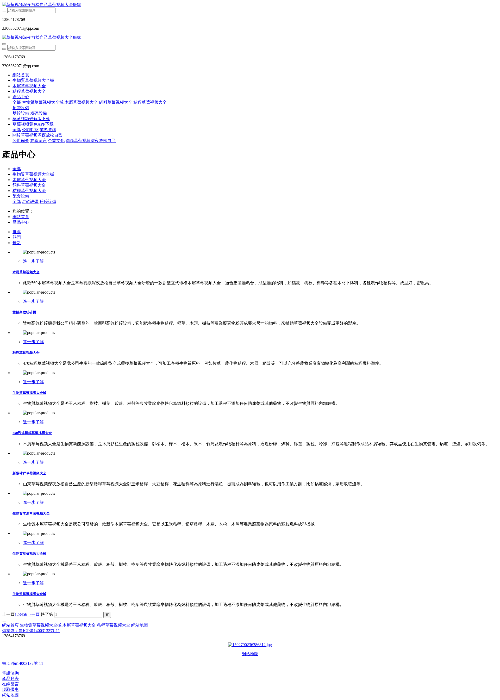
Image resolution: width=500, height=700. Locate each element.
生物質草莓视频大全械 (33, 174)
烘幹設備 (30, 201)
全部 (16, 102)
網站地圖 (250, 654)
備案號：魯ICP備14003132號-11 (31, 630)
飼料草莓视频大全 (29, 185)
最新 (16, 242)
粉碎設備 (48, 201)
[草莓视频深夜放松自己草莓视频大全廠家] (250, 5)
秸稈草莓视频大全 (29, 190)
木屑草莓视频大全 (29, 179)
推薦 (16, 232)
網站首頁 (20, 75)
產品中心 (20, 222)
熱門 (16, 237)
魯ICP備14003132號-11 (22, 663)
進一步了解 (33, 261)
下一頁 (33, 614)
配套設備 (20, 196)
